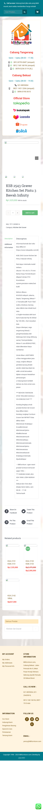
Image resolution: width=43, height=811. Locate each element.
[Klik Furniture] (21, 23)
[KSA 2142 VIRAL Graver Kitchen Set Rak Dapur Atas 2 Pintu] (12, 585)
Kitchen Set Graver (19, 227)
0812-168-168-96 (29, 700)
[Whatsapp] (32, 724)
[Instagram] (32, 719)
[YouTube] (37, 719)
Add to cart (30, 213)
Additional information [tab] (9, 245)
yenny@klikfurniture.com (32, 741)
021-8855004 (28, 692)
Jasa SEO (21, 758)
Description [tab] (9, 239)
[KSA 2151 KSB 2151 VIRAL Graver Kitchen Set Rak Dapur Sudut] (12, 551)
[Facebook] (27, 719)
